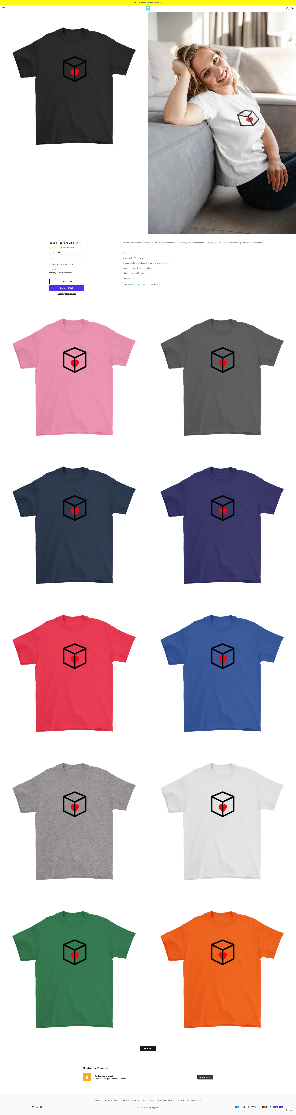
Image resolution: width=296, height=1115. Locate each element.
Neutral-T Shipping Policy (133, 1100)
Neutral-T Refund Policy (161, 1100)
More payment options (67, 293)
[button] (61, 248)
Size (52, 258)
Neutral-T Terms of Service (189, 1100)
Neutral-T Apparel (151, 1107)
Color (53, 252)
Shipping (52, 273)
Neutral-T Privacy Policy (106, 1100)
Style (53, 264)
